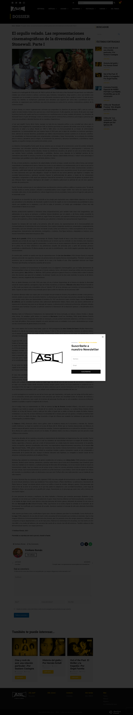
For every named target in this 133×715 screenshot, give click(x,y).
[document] (66, 357)
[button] (102, 337)
